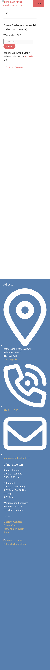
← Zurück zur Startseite (13, 67)
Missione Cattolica (12, 521)
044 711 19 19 (10, 410)
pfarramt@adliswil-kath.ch (16, 458)
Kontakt (29, 56)
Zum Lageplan (10, 359)
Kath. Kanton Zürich (13, 529)
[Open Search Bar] (30, 3)
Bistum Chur (9, 525)
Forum (6, 532)
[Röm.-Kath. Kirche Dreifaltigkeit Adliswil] (14, 3)
